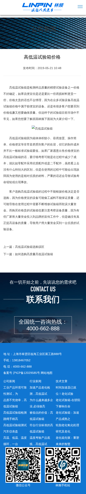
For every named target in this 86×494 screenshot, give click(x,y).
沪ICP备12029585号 (26, 372)
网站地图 (46, 372)
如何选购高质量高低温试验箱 (34, 254)
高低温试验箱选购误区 (29, 246)
